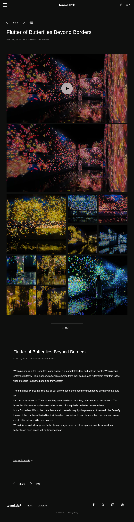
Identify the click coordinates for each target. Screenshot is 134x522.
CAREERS (43, 506)
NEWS (30, 506)
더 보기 (65, 327)
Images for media (21, 460)
